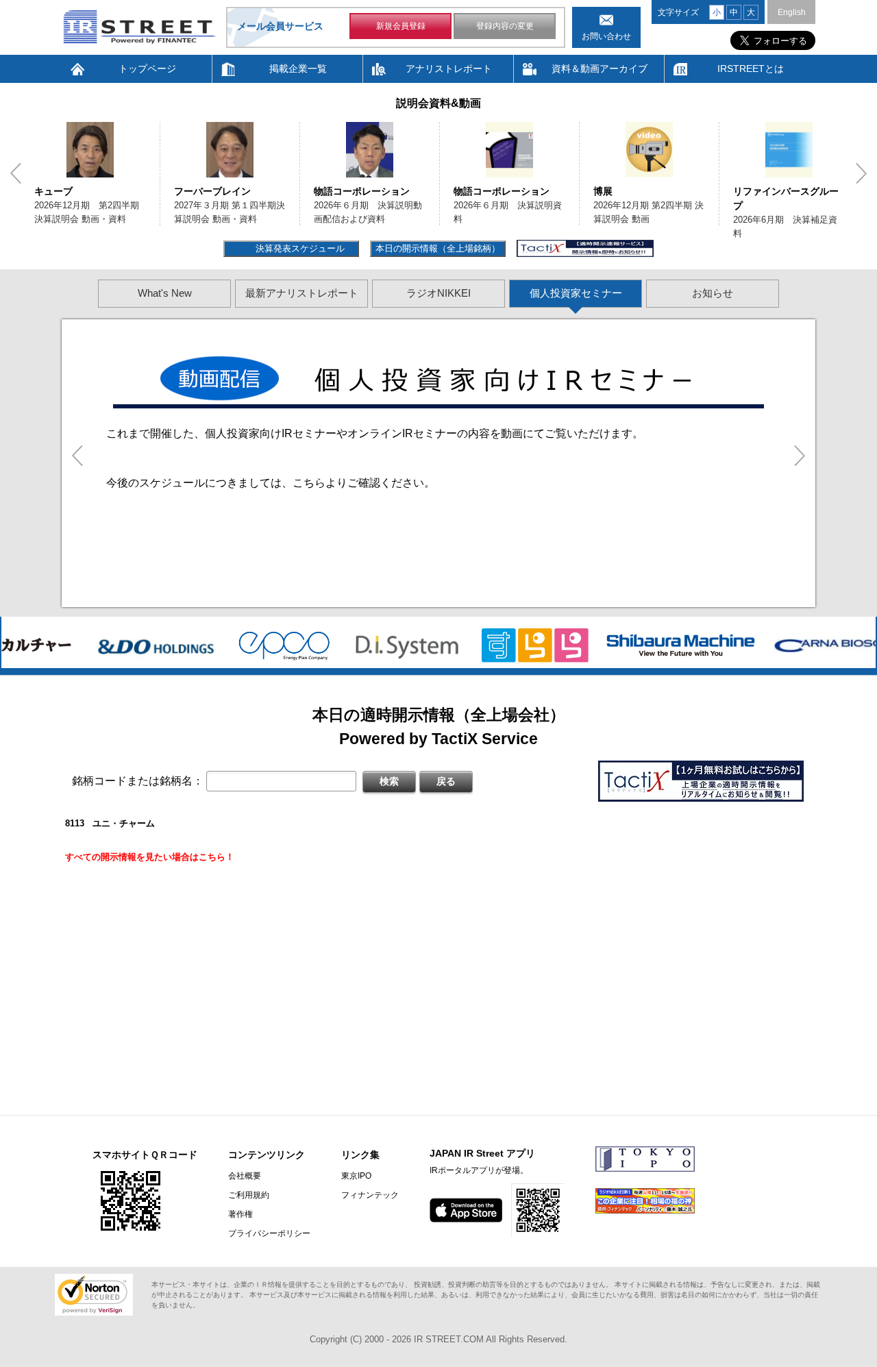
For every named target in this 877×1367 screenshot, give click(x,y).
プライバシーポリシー (269, 1233)
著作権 (240, 1214)
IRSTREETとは (750, 68)
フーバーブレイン (212, 191)
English (792, 12)
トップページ (147, 68)
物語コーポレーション (362, 191)
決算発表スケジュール (298, 248)
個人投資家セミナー (576, 293)
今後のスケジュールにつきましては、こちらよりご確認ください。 (270, 483)
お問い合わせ (606, 36)
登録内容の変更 (505, 26)
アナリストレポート (449, 68)
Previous (15, 173)
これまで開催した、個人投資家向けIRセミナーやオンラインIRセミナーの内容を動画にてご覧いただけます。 (374, 433)
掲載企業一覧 (298, 68)
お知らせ (712, 293)
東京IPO (356, 1176)
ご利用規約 (248, 1195)
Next (861, 173)
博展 (603, 191)
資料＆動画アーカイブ (599, 68)
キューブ (53, 191)
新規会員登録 (400, 26)
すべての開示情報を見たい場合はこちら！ (149, 857)
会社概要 (244, 1176)
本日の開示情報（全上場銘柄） (437, 248)
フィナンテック (370, 1195)
